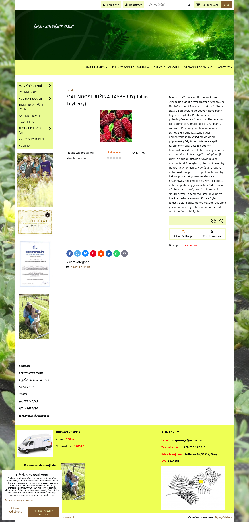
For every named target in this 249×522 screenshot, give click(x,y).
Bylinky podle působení (129, 67)
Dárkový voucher (166, 67)
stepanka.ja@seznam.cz (187, 440)
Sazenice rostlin (81, 266)
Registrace (135, 5)
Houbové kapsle (30, 98)
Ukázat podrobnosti (15, 510)
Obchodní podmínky (198, 67)
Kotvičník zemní (30, 85)
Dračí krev (26, 122)
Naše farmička (96, 67)
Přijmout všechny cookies (43, 512)
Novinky (25, 145)
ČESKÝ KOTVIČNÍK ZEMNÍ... (55, 26)
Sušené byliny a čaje (30, 131)
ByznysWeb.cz (223, 517)
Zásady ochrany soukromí (19, 500)
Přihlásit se (112, 5)
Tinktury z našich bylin (31, 107)
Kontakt (224, 67)
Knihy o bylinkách (32, 139)
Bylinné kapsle (29, 92)
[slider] (114, 152)
